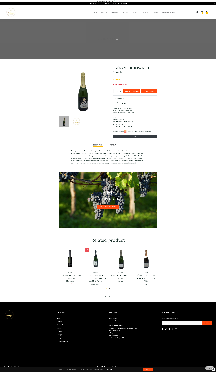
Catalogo (59, 322)
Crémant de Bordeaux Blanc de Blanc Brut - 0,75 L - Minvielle (70, 278)
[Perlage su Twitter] (166, 329)
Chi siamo (59, 331)
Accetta (148, 369)
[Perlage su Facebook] (162, 329)
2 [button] (107, 288)
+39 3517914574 (113, 335)
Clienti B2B (60, 325)
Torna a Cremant (109, 297)
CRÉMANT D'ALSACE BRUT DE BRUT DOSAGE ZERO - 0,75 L (146, 278)
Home (99, 39)
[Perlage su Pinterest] (169, 329)
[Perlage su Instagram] (172, 329)
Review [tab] (113, 145)
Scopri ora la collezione (108, 207)
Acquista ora (149, 91)
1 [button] (106, 288)
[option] (70, 268)
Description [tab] (98, 145)
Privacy (59, 338)
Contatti (59, 328)
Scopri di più (108, 369)
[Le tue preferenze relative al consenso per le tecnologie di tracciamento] (213, 369)
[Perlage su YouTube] (176, 329)
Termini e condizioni (62, 341)
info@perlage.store (114, 333)
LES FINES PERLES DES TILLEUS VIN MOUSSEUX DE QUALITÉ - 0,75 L (95, 278)
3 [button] (109, 288)
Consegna (59, 335)
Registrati (206, 323)
